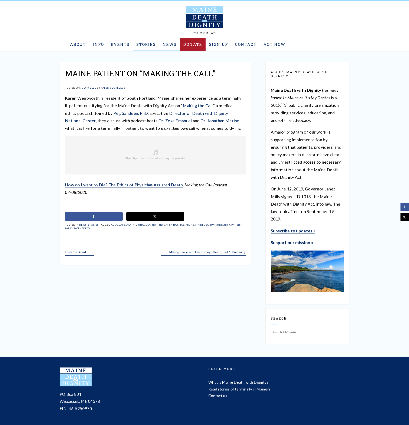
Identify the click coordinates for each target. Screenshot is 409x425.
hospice (178, 224)
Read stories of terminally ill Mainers (239, 389)
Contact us (217, 395)
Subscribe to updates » (293, 230)
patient (236, 224)
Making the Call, (198, 105)
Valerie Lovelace (113, 87)
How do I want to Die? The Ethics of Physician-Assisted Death (124, 184)
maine (190, 224)
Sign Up (218, 44)
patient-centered (77, 228)
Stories (146, 44)
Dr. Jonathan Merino (220, 120)
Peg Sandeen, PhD (131, 113)
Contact (245, 44)
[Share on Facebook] (94, 216)
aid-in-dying (135, 224)
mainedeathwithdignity (212, 224)
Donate (192, 44)
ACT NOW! (275, 44)
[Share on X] (155, 216)
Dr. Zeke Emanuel (175, 120)
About (78, 44)
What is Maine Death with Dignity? (238, 382)
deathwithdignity (158, 224)
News (170, 44)
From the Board (75, 252)
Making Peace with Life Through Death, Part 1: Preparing (207, 252)
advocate (118, 224)
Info (98, 44)
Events (120, 44)
